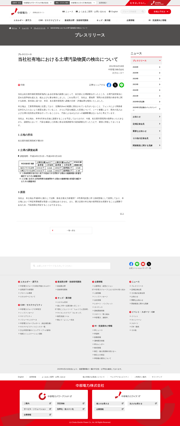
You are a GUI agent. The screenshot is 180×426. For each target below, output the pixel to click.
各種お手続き (160, 11)
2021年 (135, 96)
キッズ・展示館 (103, 20)
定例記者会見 (139, 124)
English (114, 11)
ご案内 (37, 403)
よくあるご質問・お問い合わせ (92, 11)
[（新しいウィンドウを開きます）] (54, 396)
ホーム (14, 28)
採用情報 (32, 377)
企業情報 (130, 20)
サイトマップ (157, 377)
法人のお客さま (143, 404)
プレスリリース (39, 28)
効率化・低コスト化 (71, 409)
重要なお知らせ (140, 131)
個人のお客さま (110, 404)
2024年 (135, 79)
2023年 (135, 84)
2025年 (135, 73)
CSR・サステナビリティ (49, 20)
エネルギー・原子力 (22, 20)
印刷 (23, 85)
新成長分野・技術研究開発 (76, 20)
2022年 (135, 90)
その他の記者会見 (140, 138)
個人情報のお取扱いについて (94, 377)
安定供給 (71, 403)
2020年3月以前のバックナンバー (144, 108)
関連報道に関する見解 (142, 145)
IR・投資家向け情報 (157, 20)
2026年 (135, 67)
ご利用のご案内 (140, 377)
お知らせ (137, 117)
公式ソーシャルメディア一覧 (140, 268)
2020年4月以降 (138, 102)
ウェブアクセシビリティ (119, 377)
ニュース (69, 11)
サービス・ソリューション (37, 409)
